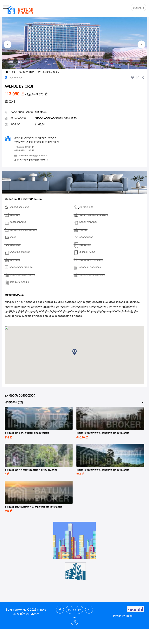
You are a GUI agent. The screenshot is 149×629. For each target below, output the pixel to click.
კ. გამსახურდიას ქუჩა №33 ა (31, 159)
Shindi (129, 616)
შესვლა (138, 7)
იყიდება (41, 112)
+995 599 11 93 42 (24, 150)
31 (39, 124)
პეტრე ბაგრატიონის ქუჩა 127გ (56, 118)
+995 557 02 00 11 (24, 147)
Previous (7, 44)
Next (141, 44)
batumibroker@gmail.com (33, 155)
